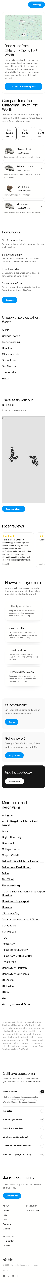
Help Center (34, 1082)
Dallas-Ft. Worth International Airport (23, 861)
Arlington (7, 815)
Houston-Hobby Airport (15, 901)
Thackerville (9, 372)
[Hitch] (9, 1259)
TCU (4, 938)
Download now (15, 781)
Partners (7, 1224)
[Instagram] (9, 1276)
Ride (5, 1215)
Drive (5, 1220)
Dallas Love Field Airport (16, 867)
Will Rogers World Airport (17, 1004)
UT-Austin (8, 980)
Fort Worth (8, 879)
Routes (6, 1210)
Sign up (12, 722)
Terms (5, 1271)
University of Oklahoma (15, 974)
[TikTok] (18, 1276)
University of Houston (14, 968)
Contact (6, 1246)
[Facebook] (4, 1276)
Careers (6, 1229)
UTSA (5, 992)
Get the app (36, 4)
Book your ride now (14, 509)
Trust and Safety (33, 1210)
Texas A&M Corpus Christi (17, 956)
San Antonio (9, 360)
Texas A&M (8, 944)
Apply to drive (14, 755)
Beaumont (8, 843)
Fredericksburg (11, 342)
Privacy (35, 1265)
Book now (10, 300)
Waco (5, 378)
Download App (12, 1195)
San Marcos (9, 366)
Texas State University (15, 950)
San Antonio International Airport (21, 919)
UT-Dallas (8, 986)
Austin (5, 330)
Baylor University (11, 837)
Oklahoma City (10, 354)
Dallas (5, 873)
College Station (11, 336)
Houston (7, 348)
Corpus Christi (10, 855)
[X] (13, 1276)
